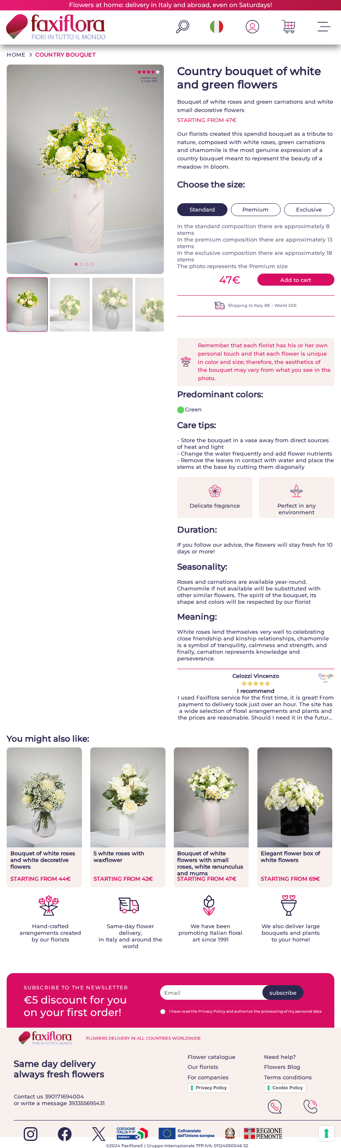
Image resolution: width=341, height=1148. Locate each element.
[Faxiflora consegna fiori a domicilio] (53, 27)
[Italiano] (217, 31)
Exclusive (309, 209)
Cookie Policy (287, 1088)
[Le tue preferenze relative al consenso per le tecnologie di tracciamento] (326, 1133)
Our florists (203, 1066)
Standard (202, 209)
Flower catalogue (211, 1056)
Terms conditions (288, 1077)
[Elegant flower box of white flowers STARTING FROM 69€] (294, 845)
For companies (208, 1077)
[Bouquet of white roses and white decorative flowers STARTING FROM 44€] (44, 845)
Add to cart (295, 279)
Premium (255, 209)
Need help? (280, 1056)
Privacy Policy (211, 1088)
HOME (16, 54)
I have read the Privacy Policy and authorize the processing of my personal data (245, 1011)
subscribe (283, 992)
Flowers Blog (282, 1066)
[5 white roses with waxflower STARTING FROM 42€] (127, 845)
